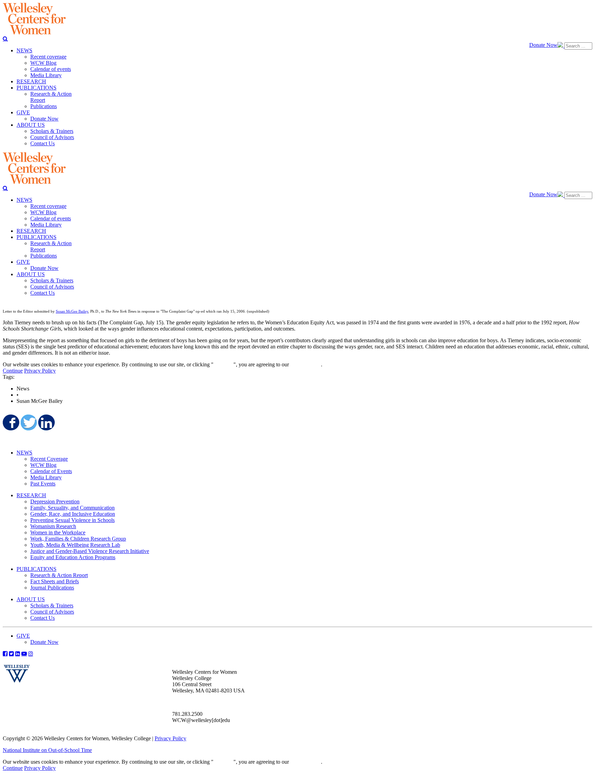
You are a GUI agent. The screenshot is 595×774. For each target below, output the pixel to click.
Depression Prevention (55, 501)
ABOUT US (31, 599)
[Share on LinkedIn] (45, 422)
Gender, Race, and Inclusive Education (72, 514)
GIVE (23, 636)
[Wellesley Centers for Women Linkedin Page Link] (17, 653)
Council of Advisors (52, 612)
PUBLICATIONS (36, 569)
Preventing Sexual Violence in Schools (72, 520)
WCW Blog (43, 465)
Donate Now (543, 45)
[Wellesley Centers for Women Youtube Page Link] (24, 653)
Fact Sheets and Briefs (54, 581)
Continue (223, 364)
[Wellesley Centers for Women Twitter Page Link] (11, 653)
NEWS (24, 453)
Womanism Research (53, 526)
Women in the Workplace (57, 532)
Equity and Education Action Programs (72, 557)
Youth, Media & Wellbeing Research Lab (75, 545)
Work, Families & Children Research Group (78, 539)
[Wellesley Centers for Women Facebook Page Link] (5, 653)
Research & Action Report (59, 575)
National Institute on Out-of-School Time (47, 750)
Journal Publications (52, 587)
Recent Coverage (49, 459)
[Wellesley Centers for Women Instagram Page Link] (30, 653)
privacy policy (305, 364)
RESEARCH (31, 495)
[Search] (5, 38)
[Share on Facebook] (10, 422)
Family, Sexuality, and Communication (72, 508)
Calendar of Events (51, 471)
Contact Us (42, 618)
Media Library (46, 477)
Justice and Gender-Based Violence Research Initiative (89, 551)
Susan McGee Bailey (72, 311)
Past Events (42, 484)
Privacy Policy (40, 371)
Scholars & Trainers (51, 605)
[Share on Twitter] (28, 422)
